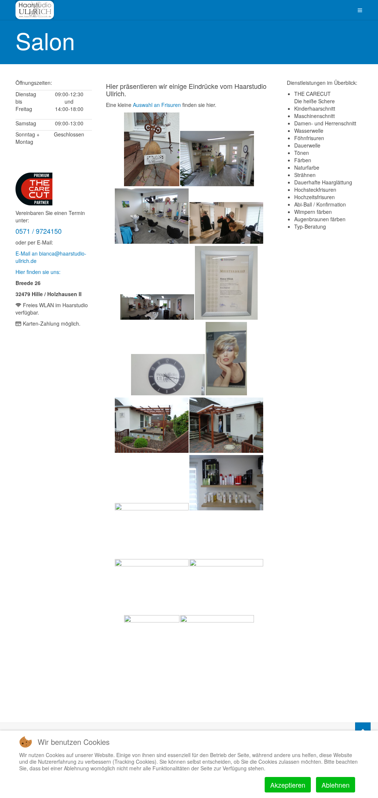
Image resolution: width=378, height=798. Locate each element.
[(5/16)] (157, 307)
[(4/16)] (226, 223)
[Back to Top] (363, 730)
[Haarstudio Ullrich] (35, 9)
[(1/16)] (151, 149)
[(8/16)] (226, 358)
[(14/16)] (226, 586)
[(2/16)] (217, 158)
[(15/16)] (151, 652)
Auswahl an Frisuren (156, 104)
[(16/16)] (217, 642)
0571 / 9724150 (39, 231)
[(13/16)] (152, 586)
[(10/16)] (226, 425)
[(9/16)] (152, 425)
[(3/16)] (152, 216)
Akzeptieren (287, 785)
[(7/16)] (168, 375)
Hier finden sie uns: (38, 271)
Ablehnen (336, 785)
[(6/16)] (226, 283)
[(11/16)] (152, 530)
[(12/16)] (226, 482)
